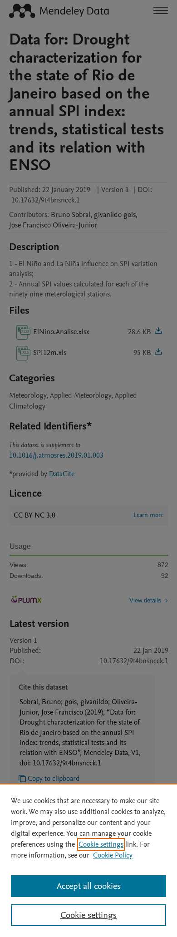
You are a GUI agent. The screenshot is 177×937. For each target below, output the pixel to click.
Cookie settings (101, 844)
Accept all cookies (89, 886)
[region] (88, 860)
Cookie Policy (113, 855)
